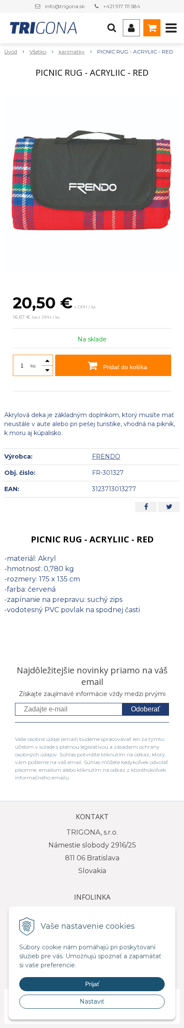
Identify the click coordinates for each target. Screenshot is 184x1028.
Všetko (38, 51)
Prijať (92, 984)
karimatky (72, 51)
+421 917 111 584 (121, 6)
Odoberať (145, 709)
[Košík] (151, 27)
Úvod (10, 51)
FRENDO (106, 456)
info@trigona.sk (65, 6)
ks (33, 365)
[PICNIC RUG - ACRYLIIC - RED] (92, 184)
